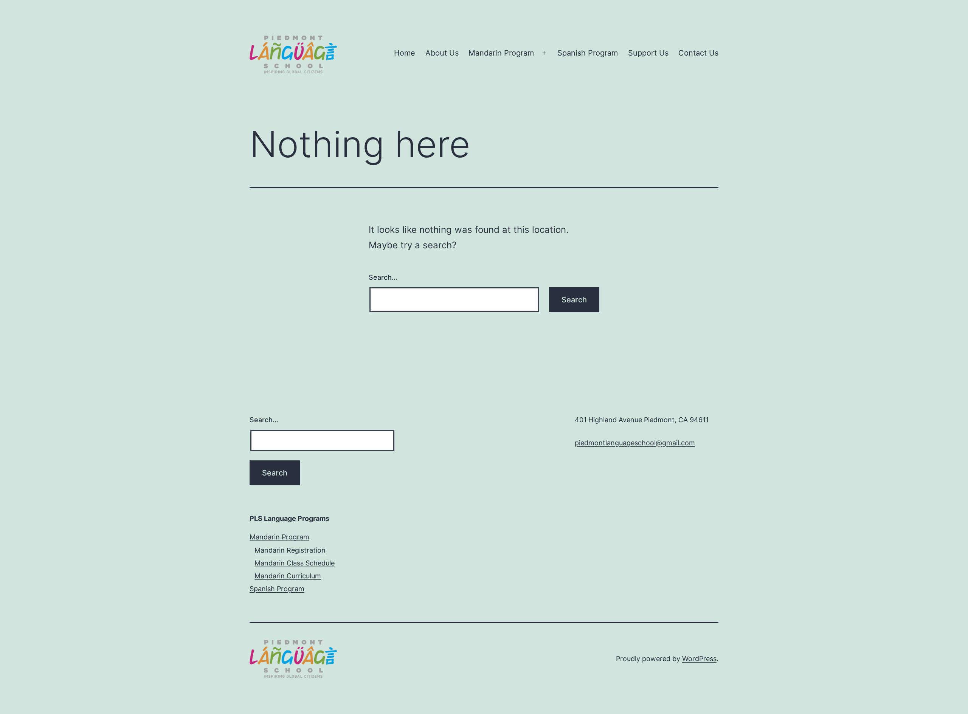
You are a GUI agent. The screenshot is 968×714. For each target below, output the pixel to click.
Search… (383, 277)
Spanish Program (587, 52)
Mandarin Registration (290, 550)
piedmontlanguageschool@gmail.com (635, 443)
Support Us (648, 52)
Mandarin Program (501, 52)
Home (404, 52)
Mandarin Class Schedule (294, 563)
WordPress (699, 659)
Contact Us (698, 52)
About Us (442, 52)
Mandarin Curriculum (287, 576)
